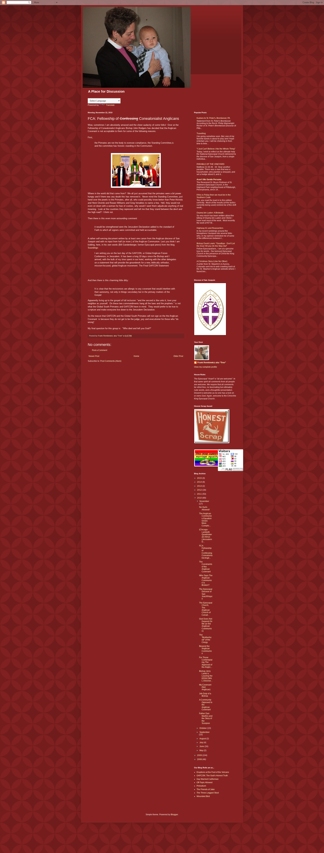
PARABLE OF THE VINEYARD (210, 164)
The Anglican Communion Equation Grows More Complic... (205, 519)
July (201, 742)
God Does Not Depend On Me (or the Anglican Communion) (205, 625)
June (202, 746)
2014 (199, 482)
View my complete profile (205, 367)
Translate (110, 105)
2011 (199, 494)
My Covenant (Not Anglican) (205, 687)
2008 (199, 759)
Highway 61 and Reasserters (210, 228)
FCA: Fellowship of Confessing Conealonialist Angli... (205, 552)
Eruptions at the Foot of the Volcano (213, 772)
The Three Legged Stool (208, 793)
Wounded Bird (203, 796)
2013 (199, 486)
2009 (199, 755)
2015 (199, 478)
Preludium (201, 786)
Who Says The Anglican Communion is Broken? (205, 580)
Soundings (93, 247)
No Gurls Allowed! (204, 508)
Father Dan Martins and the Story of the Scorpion (205, 718)
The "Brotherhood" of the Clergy (205, 638)
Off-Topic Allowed (204, 782)
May (201, 750)
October (203, 728)
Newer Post (94, 356)
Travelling (201, 133)
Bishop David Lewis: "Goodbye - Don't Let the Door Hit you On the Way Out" (216, 244)
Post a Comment (99, 350)
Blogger (174, 814)
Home (136, 356)
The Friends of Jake (206, 789)
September (204, 732)
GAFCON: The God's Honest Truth (212, 775)
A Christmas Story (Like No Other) (212, 261)
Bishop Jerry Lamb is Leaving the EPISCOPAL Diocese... (205, 676)
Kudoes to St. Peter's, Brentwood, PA (213, 118)
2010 (199, 498)
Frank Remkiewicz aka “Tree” (211, 362)
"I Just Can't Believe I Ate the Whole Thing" (216, 149)
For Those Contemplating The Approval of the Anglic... (205, 662)
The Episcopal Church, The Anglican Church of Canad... (205, 609)
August (202, 738)
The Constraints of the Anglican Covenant (205, 567)
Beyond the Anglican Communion (205, 650)
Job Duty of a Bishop (205, 694)
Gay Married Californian (208, 779)
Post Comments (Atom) (110, 361)
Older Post (178, 356)
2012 (199, 490)
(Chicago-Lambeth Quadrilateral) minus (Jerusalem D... (205, 535)
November (204, 501)
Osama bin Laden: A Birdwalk (210, 213)
